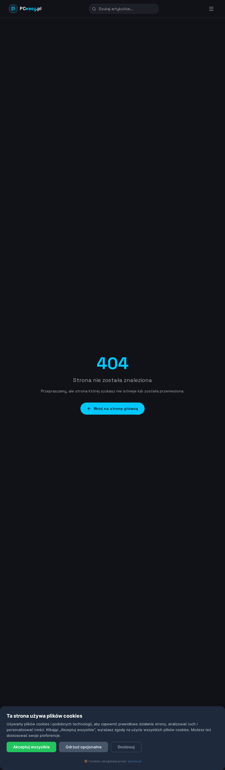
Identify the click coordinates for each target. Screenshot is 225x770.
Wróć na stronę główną (116, 408)
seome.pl (134, 761)
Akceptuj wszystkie (31, 746)
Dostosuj (126, 746)
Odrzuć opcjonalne (84, 746)
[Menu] (211, 9)
